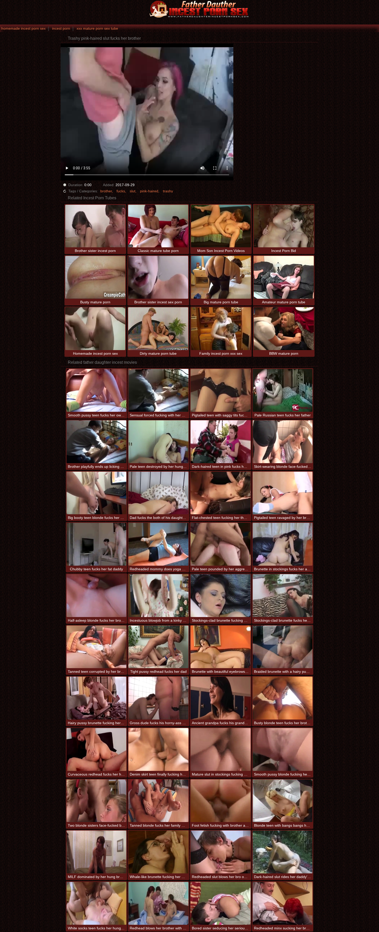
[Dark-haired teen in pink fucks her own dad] (221, 441)
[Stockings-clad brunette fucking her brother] (221, 595)
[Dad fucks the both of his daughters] (158, 493)
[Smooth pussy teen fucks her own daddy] (97, 390)
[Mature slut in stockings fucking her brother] (221, 749)
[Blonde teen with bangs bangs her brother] (283, 800)
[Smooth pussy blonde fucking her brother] (283, 749)
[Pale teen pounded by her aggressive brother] (221, 544)
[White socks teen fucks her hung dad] (97, 903)
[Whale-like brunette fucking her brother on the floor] (158, 852)
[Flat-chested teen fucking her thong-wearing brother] (221, 493)
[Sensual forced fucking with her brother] (158, 390)
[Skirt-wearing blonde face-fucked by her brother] (283, 441)
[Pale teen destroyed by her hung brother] (158, 441)
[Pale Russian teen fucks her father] (283, 390)
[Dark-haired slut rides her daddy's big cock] (283, 852)
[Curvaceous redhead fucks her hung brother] (97, 749)
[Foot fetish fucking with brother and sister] (221, 800)
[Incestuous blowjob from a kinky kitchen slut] (158, 595)
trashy (168, 191)
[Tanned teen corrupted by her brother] (97, 647)
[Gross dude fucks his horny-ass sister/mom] (158, 698)
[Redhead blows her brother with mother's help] (158, 903)
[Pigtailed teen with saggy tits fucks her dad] (221, 390)
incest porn (61, 28)
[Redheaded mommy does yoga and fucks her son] (158, 544)
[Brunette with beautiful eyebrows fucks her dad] (221, 647)
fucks (121, 191)
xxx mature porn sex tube (97, 28)
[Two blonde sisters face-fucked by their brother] (97, 800)
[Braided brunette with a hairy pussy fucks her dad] (283, 647)
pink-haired (149, 191)
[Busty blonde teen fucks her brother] (283, 698)
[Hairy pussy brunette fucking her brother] (97, 698)
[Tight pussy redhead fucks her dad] (158, 647)
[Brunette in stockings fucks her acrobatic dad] (283, 544)
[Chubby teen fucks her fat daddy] (97, 544)
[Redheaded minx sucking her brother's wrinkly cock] (283, 903)
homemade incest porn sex (23, 28)
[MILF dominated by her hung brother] (97, 852)
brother (106, 191)
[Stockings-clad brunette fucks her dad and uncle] (283, 595)
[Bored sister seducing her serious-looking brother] (221, 903)
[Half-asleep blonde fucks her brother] (97, 595)
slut (132, 191)
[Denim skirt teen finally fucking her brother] (158, 749)
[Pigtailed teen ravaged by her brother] (283, 493)
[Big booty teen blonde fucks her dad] (97, 493)
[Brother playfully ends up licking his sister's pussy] (97, 441)
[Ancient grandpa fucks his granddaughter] (221, 698)
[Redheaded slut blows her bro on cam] (221, 852)
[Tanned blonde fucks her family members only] (158, 800)
